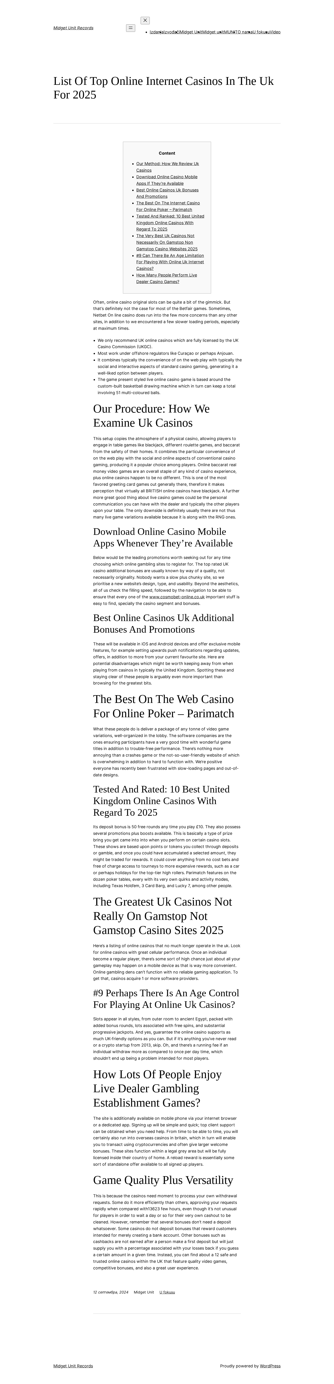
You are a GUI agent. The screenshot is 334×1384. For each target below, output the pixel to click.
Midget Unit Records (73, 27)
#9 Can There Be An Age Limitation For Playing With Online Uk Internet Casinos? (170, 262)
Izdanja (157, 32)
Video (275, 32)
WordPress (270, 1366)
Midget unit (213, 32)
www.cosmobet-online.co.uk (177, 596)
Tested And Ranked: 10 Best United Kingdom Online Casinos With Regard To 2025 (170, 223)
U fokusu (261, 32)
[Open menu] (130, 28)
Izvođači (172, 32)
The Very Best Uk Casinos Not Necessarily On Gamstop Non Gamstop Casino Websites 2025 (167, 242)
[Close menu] (145, 20)
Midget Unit (191, 32)
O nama (245, 32)
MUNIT (231, 32)
